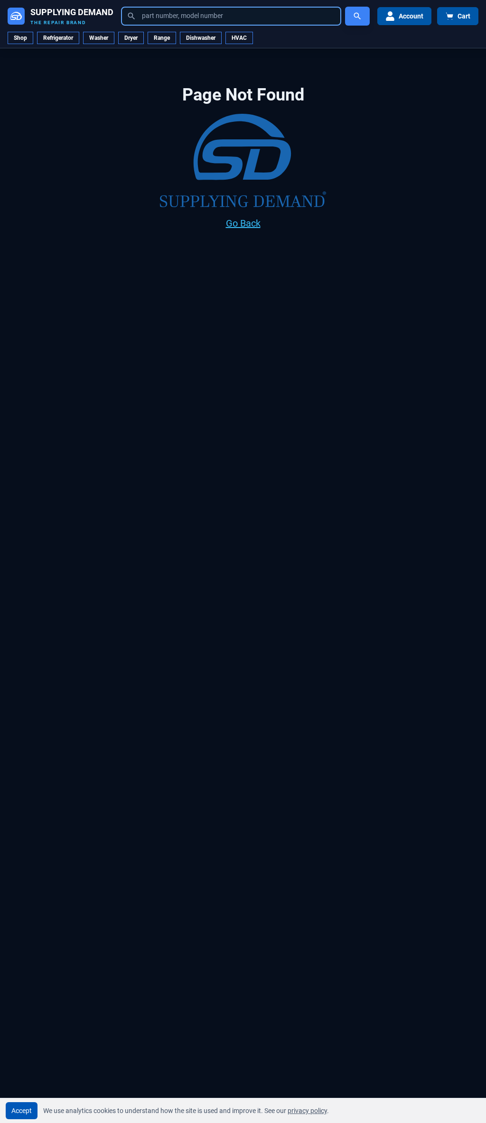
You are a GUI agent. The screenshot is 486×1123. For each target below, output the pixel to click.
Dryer (131, 38)
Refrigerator (58, 38)
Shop (20, 38)
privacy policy (307, 1110)
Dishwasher (200, 38)
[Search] (357, 16)
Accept (21, 1110)
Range (162, 38)
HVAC (239, 38)
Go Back (243, 223)
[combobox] (231, 16)
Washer (98, 38)
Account (411, 16)
